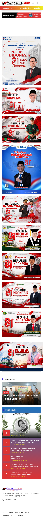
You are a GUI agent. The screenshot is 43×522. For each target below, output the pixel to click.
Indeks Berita (7, 515)
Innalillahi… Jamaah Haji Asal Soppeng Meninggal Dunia (22, 473)
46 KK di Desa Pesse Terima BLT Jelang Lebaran (21, 397)
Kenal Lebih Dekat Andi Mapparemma (19, 457)
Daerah (6, 392)
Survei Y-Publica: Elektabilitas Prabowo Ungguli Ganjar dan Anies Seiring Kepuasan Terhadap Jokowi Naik (24, 465)
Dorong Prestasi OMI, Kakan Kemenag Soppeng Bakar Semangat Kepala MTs (28, 15)
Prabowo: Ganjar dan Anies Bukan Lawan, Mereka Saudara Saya (24, 450)
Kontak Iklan (19, 515)
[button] (33, 3)
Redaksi (24, 512)
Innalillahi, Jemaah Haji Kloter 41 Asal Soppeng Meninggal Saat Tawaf (25, 442)
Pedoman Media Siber (10, 512)
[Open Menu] (36, 3)
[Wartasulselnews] (16, 3)
